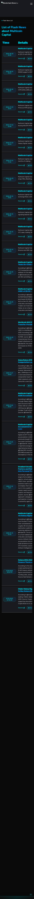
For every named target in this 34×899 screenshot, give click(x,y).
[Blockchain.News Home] (9, 4)
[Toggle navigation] (31, 3)
